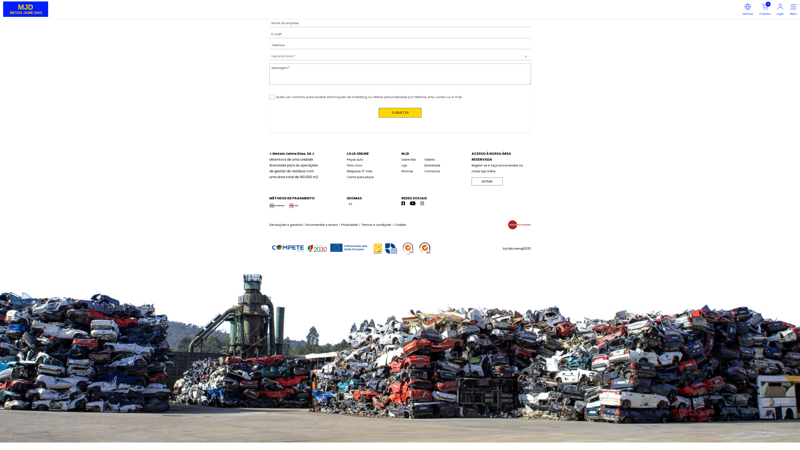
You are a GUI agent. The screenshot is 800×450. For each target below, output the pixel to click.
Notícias (407, 171)
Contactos (432, 171)
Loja (404, 165)
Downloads (432, 165)
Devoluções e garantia (285, 225)
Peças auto (355, 160)
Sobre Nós (408, 160)
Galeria (429, 160)
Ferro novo (354, 165)
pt (350, 204)
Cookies (400, 225)
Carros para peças (360, 177)
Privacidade (349, 225)
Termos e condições (376, 225)
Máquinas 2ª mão (359, 171)
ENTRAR (487, 181)
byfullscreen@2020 (517, 248)
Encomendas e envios (322, 225)
